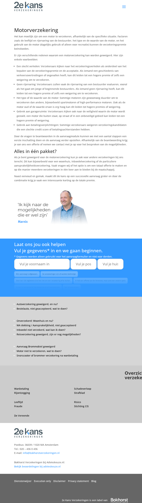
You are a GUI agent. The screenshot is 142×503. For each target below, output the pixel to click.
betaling (73, 355)
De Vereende (21, 415)
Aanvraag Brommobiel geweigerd (36, 346)
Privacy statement (78, 481)
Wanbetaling (21, 388)
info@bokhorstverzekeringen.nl (41, 453)
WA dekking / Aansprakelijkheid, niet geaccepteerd (46, 325)
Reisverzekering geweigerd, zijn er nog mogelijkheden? (49, 334)
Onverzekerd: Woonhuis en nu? (35, 320)
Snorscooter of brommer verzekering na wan (43, 355)
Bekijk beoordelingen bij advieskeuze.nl (37, 466)
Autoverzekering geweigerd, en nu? (37, 304)
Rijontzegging (22, 392)
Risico (77, 402)
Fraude (18, 406)
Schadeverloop (82, 388)
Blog (93, 481)
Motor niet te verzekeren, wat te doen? (39, 351)
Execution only (42, 481)
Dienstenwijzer (23, 481)
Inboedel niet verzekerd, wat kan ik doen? (41, 329)
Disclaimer (59, 481)
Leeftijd (18, 402)
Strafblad (79, 392)
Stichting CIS (81, 406)
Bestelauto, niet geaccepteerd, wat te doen (41, 308)
